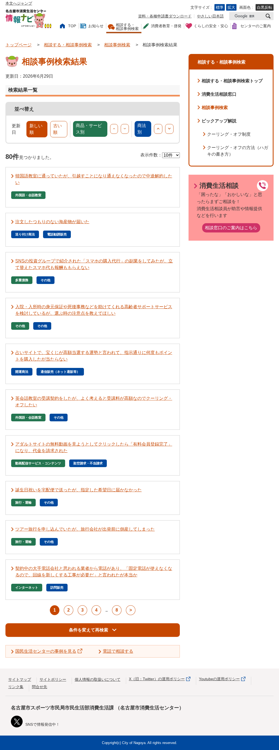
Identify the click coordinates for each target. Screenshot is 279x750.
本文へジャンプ (18, 3)
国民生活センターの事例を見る (45, 651)
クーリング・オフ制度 (229, 134)
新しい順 (36, 129)
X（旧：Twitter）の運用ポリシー (157, 679)
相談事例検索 (117, 45)
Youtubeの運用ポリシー (219, 679)
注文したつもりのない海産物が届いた (52, 221)
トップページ (18, 45)
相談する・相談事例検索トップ (232, 80)
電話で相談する (118, 651)
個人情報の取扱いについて (97, 679)
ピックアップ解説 (219, 121)
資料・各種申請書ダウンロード (165, 16)
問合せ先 (39, 687)
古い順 (57, 129)
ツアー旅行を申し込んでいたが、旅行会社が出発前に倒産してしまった (85, 529)
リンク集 (15, 687)
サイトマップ (19, 679)
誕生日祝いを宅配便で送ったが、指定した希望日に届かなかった (78, 490)
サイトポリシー (53, 679)
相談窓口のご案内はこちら (231, 227)
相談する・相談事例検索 (68, 45)
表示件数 (149, 155)
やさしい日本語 (210, 16)
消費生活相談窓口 (219, 94)
